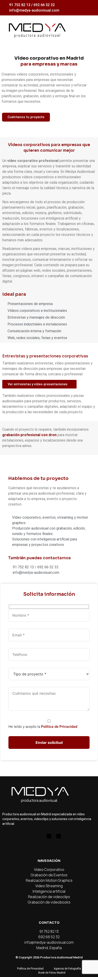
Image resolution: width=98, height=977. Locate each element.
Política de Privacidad (59, 726)
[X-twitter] (58, 836)
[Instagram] (39, 836)
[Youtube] (49, 836)
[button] (89, 29)
